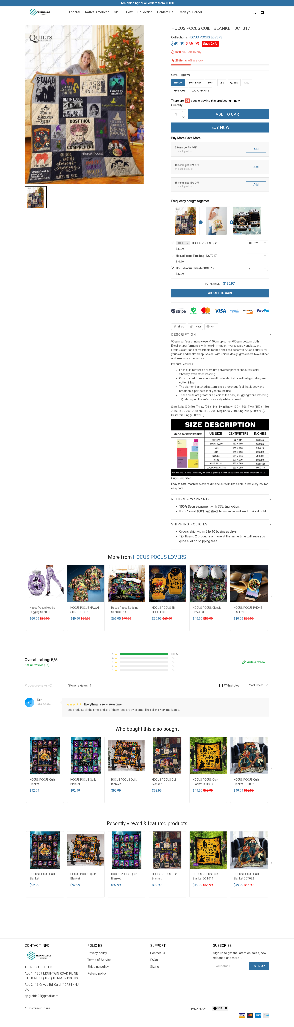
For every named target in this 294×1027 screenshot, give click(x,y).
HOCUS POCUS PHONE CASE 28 (248, 610)
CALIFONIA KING (200, 90)
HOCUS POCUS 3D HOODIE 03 (163, 610)
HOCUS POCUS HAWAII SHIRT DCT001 (84, 610)
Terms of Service (99, 960)
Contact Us (165, 12)
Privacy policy (97, 953)
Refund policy (97, 973)
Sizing (154, 967)
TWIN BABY (195, 82)
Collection (144, 12)
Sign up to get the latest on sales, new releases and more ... (239, 955)
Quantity (177, 105)
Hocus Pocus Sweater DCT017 (195, 268)
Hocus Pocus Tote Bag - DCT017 (196, 255)
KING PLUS (179, 90)
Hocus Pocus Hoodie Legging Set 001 (42, 610)
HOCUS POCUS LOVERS (205, 37)
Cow (129, 12)
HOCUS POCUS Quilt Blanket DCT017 (206, 243)
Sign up (259, 966)
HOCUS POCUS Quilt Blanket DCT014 (205, 782)
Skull (117, 12)
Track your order (190, 12)
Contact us (157, 953)
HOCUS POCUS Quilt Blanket (42, 782)
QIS (222, 82)
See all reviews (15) (37, 665)
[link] (15, 1012)
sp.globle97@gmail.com (41, 996)
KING (247, 82)
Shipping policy (98, 967)
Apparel (74, 12)
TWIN (211, 82)
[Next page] (272, 597)
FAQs (154, 960)
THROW (184, 75)
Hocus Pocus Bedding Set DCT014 (124, 610)
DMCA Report (199, 1008)
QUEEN (234, 82)
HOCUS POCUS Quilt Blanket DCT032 (246, 782)
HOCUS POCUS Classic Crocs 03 (207, 610)
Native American (97, 12)
